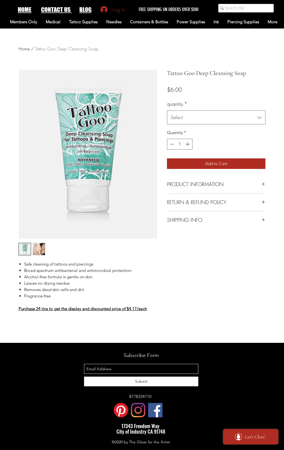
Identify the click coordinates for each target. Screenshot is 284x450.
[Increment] (188, 144)
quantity (177, 104)
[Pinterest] (121, 410)
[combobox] (216, 117)
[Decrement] (171, 144)
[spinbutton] (179, 144)
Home (24, 49)
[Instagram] (138, 410)
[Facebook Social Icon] (155, 410)
